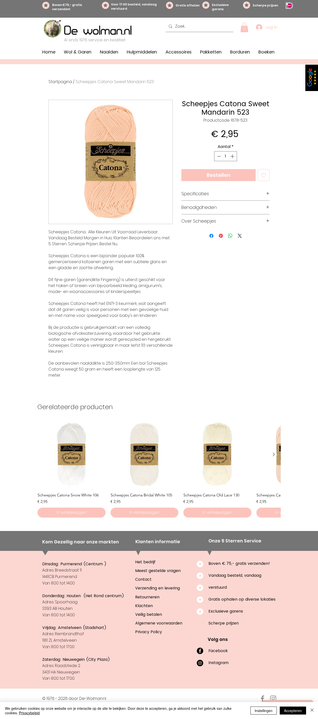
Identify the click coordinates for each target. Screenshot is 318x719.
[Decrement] (218, 156)
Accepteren (293, 710)
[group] (159, 469)
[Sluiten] (312, 710)
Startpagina (60, 82)
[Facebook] (200, 651)
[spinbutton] (225, 156)
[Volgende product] (274, 454)
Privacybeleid (29, 712)
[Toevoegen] (264, 175)
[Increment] (232, 156)
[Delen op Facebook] (211, 236)
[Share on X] (240, 236)
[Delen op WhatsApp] (230, 236)
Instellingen (264, 710)
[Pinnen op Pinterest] (221, 236)
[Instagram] (200, 663)
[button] (244, 27)
